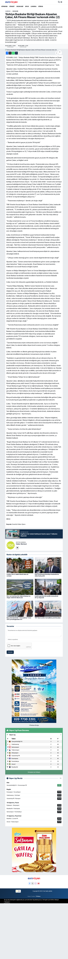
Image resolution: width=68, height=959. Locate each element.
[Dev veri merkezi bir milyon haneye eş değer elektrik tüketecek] (20, 587)
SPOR (27, 6)
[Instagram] (35, 883)
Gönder (10, 652)
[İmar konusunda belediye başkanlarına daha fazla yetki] (48, 565)
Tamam (7, 902)
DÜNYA (40, 6)
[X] (32, 883)
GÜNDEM (4, 6)
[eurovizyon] (11, 2)
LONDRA (33, 6)
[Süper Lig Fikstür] (60, 778)
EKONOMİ (20, 6)
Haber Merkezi (21, 544)
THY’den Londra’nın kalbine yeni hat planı (48, 618)
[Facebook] (29, 883)
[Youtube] (38, 883)
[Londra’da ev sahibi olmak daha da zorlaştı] (20, 565)
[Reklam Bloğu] (34, 691)
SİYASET (12, 6)
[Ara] (59, 2)
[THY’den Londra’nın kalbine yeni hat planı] (48, 608)
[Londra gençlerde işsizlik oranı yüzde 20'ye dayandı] (48, 587)
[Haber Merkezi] (11, 545)
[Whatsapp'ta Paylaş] (13, 53)
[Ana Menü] (61, 2)
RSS (19, 891)
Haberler (7, 11)
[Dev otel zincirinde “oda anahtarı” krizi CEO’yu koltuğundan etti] (20, 608)
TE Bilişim (38, 896)
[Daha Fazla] (16, 53)
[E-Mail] (17, 547)
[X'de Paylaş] (10, 53)
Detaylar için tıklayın (34, 772)
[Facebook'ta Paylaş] (7, 53)
